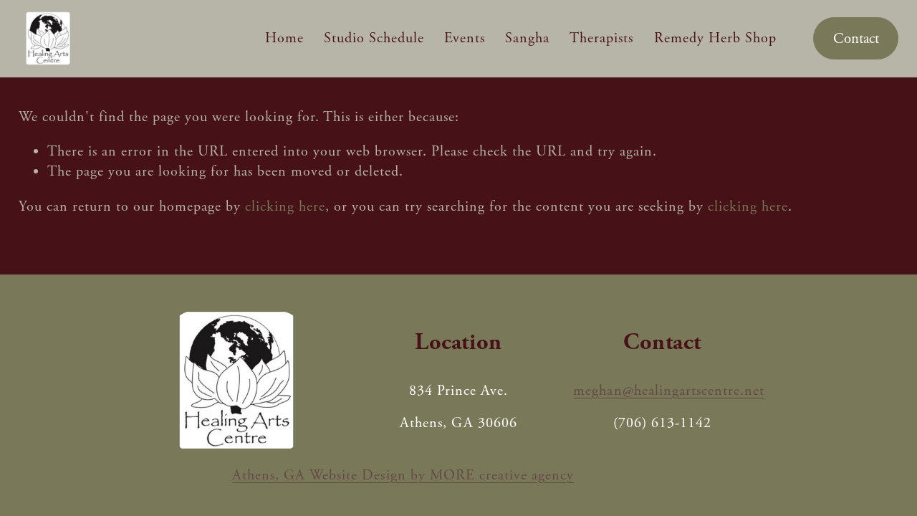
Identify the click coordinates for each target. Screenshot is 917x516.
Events (464, 38)
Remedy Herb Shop (715, 38)
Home (284, 38)
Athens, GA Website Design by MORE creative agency (402, 475)
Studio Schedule (374, 38)
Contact (856, 38)
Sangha (527, 38)
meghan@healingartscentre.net (668, 391)
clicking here (285, 207)
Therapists (601, 38)
